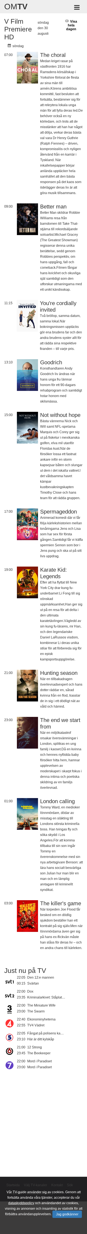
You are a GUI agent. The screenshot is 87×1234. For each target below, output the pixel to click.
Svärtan (33, 983)
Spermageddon (58, 511)
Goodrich (51, 362)
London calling (57, 801)
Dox (30, 991)
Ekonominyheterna (41, 1019)
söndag (18, 46)
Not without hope (60, 415)
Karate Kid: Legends (53, 573)
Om (15, 6)
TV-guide (19, 1192)
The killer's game (60, 903)
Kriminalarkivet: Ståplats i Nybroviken (55, 997)
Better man (53, 206)
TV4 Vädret (35, 1025)
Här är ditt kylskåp (40, 1039)
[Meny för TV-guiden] (77, 8)
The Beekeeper (38, 1053)
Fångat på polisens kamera (47, 1033)
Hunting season (58, 673)
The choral (53, 55)
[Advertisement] (43, 1123)
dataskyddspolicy (21, 1203)
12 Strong (34, 1047)
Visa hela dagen (71, 25)
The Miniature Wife (41, 1005)
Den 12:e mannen (40, 977)
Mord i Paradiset (39, 1061)
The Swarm (36, 1011)
